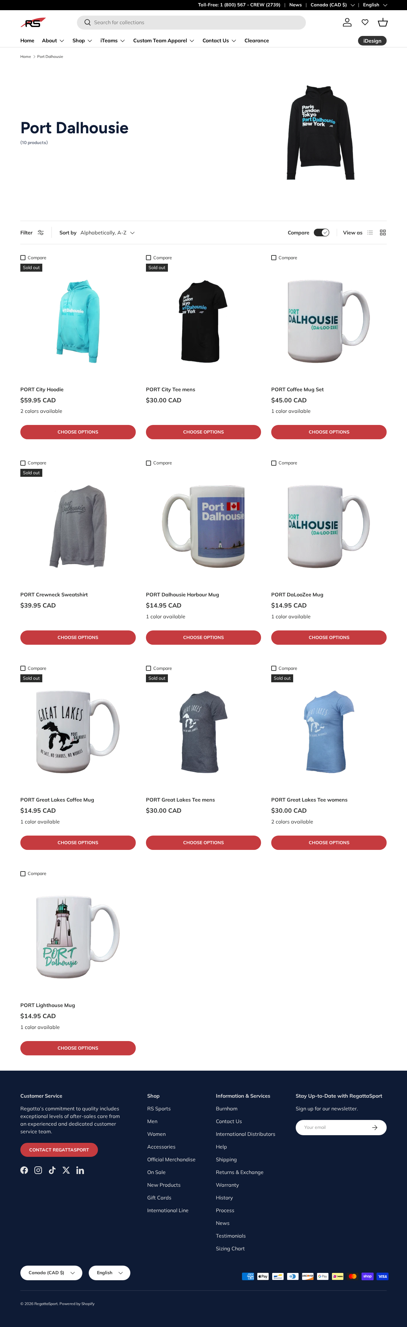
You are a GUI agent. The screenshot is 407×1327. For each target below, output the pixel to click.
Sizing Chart (230, 1248)
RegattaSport (46, 1303)
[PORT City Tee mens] (203, 321)
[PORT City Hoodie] (78, 321)
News (295, 5)
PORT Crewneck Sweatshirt (54, 594)
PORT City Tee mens (170, 389)
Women (156, 1134)
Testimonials (231, 1236)
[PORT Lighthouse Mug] (78, 937)
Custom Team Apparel (160, 40)
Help (221, 1146)
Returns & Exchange (240, 1172)
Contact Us (216, 40)
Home (27, 40)
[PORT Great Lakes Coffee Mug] (78, 732)
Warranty (227, 1185)
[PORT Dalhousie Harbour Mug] (203, 526)
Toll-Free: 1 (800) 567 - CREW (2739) (239, 5)
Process (225, 1210)
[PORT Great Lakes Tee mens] (203, 732)
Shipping (226, 1159)
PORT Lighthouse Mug (47, 1005)
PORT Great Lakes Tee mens (180, 799)
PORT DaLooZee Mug (297, 594)
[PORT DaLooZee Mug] (329, 526)
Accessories (161, 1146)
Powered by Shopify (76, 1303)
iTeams (109, 40)
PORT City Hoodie (42, 389)
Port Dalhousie (50, 57)
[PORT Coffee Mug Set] (329, 321)
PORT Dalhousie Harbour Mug (182, 594)
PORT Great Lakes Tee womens (309, 799)
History (224, 1197)
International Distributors (245, 1134)
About (49, 40)
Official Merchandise (171, 1159)
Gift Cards (159, 1197)
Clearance (257, 40)
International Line (168, 1210)
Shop (78, 40)
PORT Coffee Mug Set (297, 389)
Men (152, 1121)
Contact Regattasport (59, 1150)
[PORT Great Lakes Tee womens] (329, 732)
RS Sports (159, 1108)
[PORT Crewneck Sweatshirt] (78, 526)
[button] (383, 22)
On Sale (156, 1172)
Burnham (227, 1108)
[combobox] (191, 22)
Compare (298, 232)
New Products (164, 1185)
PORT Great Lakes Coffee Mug (57, 799)
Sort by (68, 232)
